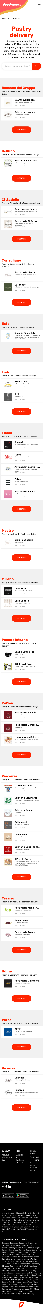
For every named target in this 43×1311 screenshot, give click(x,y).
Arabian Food (22, 1248)
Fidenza (29, 1218)
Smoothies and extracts (20, 1289)
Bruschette (23, 1243)
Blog (3, 1160)
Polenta (35, 1282)
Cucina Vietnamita (8, 1245)
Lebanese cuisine (14, 1273)
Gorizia (35, 1218)
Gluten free (32, 1243)
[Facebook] (6, 1186)
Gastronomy (35, 1264)
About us (5, 1155)
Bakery (4, 1250)
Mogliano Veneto (19, 1222)
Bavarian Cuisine (25, 1250)
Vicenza (29, 1229)
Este (24, 1218)
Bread (38, 1250)
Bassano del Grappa (15, 1213)
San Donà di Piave (32, 1227)
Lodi (24, 1220)
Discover (21, 130)
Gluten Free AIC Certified (19, 1266)
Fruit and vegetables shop (20, 1264)
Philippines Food (21, 1280)
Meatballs (9, 1275)
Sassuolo (5, 1229)
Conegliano (6, 1218)
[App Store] (8, 1195)
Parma (22, 1225)
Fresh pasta (33, 1261)
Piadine (30, 1280)
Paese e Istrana (13, 1225)
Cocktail (13, 1257)
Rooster (30, 1287)
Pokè (30, 1282)
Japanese (5, 1271)
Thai (20, 1291)
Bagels (37, 1248)
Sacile (22, 1227)
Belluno (26, 1213)
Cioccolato (6, 1243)
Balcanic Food (12, 1250)
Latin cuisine (24, 1271)
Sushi (4, 1291)
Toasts (30, 1291)
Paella (16, 1278)
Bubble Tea (28, 1252)
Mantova (35, 1220)
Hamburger (14, 1243)
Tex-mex (15, 1291)
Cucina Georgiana (8, 1259)
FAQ (17, 1157)
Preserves (13, 1284)
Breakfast (5, 1252)
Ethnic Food (6, 1261)
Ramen (20, 1284)
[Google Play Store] (22, 1195)
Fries (8, 1264)
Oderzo (4, 1225)
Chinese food (25, 1255)
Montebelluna (31, 1222)
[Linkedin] (9, 1186)
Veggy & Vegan (16, 1294)
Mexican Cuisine (20, 1275)
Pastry (12, 1280)
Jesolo (4, 1220)
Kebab (24, 1245)
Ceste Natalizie (7, 1255)
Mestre (4, 1222)
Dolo (19, 1218)
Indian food (37, 1268)
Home (4, 18)
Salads (36, 1287)
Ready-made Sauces (31, 1284)
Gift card (19, 1163)
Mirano (10, 1222)
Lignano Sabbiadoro (15, 1220)
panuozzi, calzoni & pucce (28, 1278)
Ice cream (28, 1268)
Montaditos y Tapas (33, 1275)
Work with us (7, 1157)
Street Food (34, 1289)
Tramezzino (6, 1294)
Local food (26, 1273)
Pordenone (6, 1227)
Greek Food (32, 1266)
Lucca (29, 1220)
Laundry (33, 1271)
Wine (24, 1294)
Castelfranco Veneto (22, 1215)
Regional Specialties (9, 1287)
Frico (3, 1264)
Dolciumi (34, 1259)
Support (19, 1155)
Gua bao (21, 1268)
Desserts (27, 1259)
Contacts (20, 1160)
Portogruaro (14, 1227)
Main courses (35, 1273)
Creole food (28, 1257)
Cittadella (34, 1215)
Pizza (10, 1282)
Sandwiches (6, 1289)
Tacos (9, 1291)
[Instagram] (3, 1186)
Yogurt (33, 1294)
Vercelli (23, 1229)
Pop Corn (30, 1245)
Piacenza (29, 1225)
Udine (17, 1229)
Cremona (14, 1218)
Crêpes (36, 1257)
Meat (3, 1275)
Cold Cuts (20, 1257)
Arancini (31, 1248)
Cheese (16, 1255)
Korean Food (14, 1271)
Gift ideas (5, 1266)
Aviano (4, 1213)
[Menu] (39, 4)
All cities (12, 18)
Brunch (20, 1252)
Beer (33, 1250)
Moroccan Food (7, 1278)
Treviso (12, 1229)
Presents (5, 1284)
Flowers (18, 1261)
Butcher (35, 1252)
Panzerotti (5, 1280)
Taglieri (18, 1245)
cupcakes (19, 1259)
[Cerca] (36, 66)
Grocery (14, 1268)
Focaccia (25, 1261)
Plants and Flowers (20, 1282)
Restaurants (22, 1287)
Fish (12, 1261)
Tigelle (25, 1291)
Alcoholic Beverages (9, 1248)
